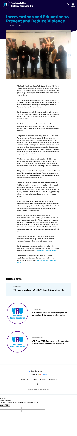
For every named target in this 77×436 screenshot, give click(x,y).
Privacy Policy (24, 379)
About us (43, 379)
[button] (68, 4)
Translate (44, 374)
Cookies (34, 379)
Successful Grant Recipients (46, 251)
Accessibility (53, 379)
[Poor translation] (7, 405)
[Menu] (73, 4)
